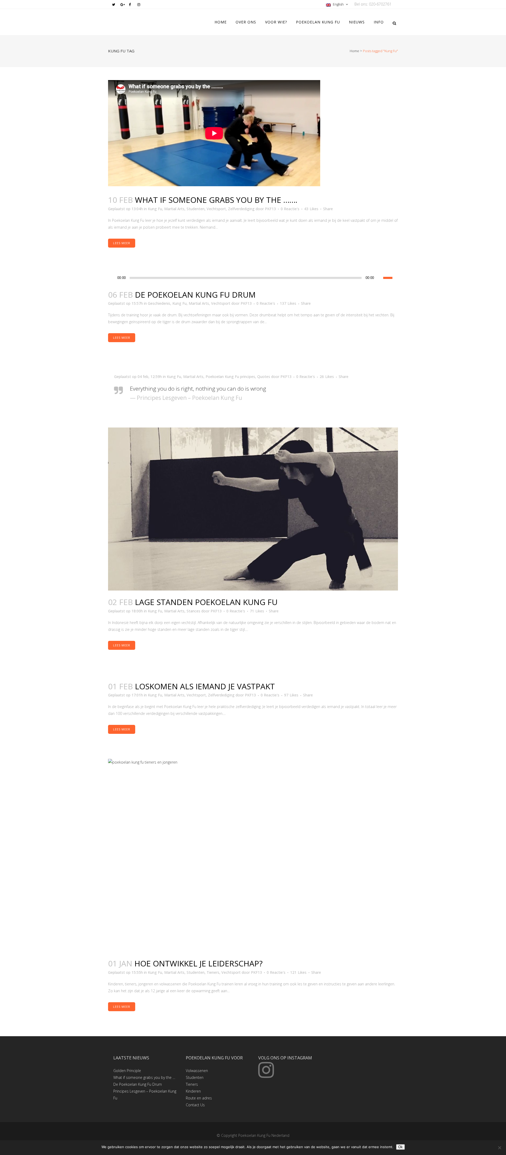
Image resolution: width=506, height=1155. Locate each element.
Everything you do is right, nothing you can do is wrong (198, 388)
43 (311, 209)
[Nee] (499, 1147)
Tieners (213, 972)
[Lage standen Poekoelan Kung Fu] (253, 509)
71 (257, 611)
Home (354, 50)
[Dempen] (379, 278)
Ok (400, 1147)
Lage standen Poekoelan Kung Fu (206, 602)
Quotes (263, 376)
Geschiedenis (159, 303)
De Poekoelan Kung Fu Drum (195, 294)
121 (298, 972)
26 (327, 377)
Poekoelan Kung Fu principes (230, 376)
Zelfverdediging (241, 208)
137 (288, 303)
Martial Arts (174, 208)
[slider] (390, 277)
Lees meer (121, 243)
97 (291, 695)
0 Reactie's (290, 208)
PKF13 (270, 208)
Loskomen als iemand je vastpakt (205, 686)
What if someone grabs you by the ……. (216, 199)
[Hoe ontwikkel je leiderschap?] (253, 855)
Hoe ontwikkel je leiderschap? (198, 963)
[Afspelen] (113, 278)
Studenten (196, 208)
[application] (253, 278)
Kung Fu (155, 208)
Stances (193, 610)
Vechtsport (216, 208)
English (338, 4)
